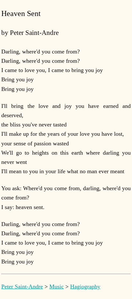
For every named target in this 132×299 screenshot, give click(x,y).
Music (56, 286)
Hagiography (85, 286)
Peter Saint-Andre (22, 286)
